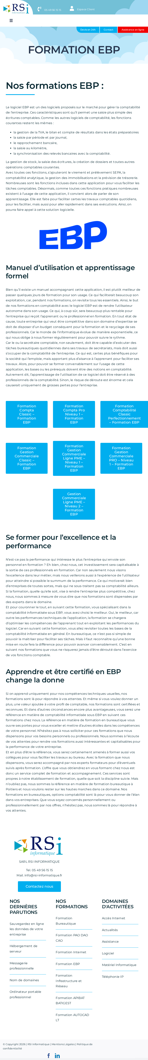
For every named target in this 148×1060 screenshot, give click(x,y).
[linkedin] (57, 1055)
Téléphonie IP (113, 977)
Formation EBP (68, 964)
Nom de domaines (24, 980)
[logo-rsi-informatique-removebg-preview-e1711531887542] (16, 5)
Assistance (110, 941)
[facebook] (48, 1055)
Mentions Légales (63, 1044)
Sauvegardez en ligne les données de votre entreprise (27, 929)
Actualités (110, 930)
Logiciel (108, 953)
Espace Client (85, 9)
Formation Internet (71, 952)
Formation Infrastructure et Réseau (69, 981)
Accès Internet (113, 918)
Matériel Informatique (119, 965)
